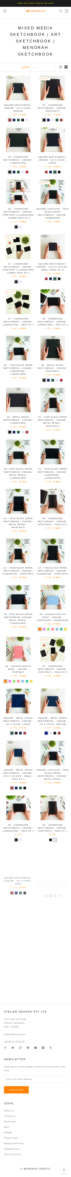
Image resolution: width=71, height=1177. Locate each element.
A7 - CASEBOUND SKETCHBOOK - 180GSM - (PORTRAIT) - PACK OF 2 (18, 932)
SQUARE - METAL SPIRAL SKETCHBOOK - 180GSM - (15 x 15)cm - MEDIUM (53, 721)
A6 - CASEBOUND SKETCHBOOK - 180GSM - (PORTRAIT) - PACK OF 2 (53, 521)
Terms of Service (12, 1154)
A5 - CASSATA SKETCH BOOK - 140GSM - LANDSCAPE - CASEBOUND (52, 617)
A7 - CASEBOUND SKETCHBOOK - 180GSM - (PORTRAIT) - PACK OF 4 (53, 669)
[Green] (18, 120)
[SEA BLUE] (57, 629)
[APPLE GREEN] (48, 629)
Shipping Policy (12, 1148)
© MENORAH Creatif (35, 1169)
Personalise (10, 1121)
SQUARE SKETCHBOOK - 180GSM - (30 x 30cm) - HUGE (18, 880)
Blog (6, 1127)
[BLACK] (44, 120)
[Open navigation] (4, 11)
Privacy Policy (11, 1138)
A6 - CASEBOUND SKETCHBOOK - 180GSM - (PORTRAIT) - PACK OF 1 (53, 828)
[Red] (9, 120)
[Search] (60, 10)
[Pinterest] (28, 1047)
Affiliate (8, 1132)
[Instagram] (20, 1047)
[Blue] (14, 120)
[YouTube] (35, 1047)
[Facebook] (5, 1047)
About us (9, 1110)
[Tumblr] (51, 1047)
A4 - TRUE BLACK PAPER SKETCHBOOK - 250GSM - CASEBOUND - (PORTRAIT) (52, 571)
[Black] (22, 120)
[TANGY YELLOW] (65, 629)
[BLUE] (48, 120)
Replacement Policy (14, 1143)
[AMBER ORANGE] (39, 629)
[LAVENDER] (52, 120)
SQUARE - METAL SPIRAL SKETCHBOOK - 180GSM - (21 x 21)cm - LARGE (18, 721)
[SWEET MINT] (61, 629)
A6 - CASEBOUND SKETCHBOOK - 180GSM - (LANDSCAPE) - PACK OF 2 (52, 322)
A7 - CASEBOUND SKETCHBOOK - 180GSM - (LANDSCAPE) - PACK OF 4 (18, 322)
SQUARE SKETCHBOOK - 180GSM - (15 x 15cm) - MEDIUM (18, 108)
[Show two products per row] (66, 66)
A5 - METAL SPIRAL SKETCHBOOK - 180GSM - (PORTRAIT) (53, 368)
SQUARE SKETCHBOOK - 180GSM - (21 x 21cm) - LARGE (52, 160)
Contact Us (9, 1116)
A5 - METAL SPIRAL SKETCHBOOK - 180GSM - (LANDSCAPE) (18, 420)
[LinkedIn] (43, 1047)
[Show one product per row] (60, 66)
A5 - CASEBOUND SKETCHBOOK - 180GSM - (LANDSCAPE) (18, 160)
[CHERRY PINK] (52, 629)
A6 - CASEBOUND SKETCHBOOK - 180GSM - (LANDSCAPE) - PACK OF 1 (18, 828)
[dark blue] (46, 733)
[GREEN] (57, 120)
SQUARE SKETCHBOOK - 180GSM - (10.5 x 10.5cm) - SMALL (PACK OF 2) (52, 267)
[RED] (61, 120)
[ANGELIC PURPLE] (44, 629)
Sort (26, 67)
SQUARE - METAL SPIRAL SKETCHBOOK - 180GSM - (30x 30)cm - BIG (53, 880)
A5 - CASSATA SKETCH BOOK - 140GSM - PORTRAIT (18, 669)
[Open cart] (66, 11)
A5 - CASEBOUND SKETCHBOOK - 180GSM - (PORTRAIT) (53, 108)
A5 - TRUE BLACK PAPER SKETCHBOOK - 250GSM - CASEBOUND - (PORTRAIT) (18, 571)
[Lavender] (27, 120)
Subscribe (16, 1090)
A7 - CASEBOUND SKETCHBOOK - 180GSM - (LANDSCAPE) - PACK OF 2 (52, 932)
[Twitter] (13, 1047)
